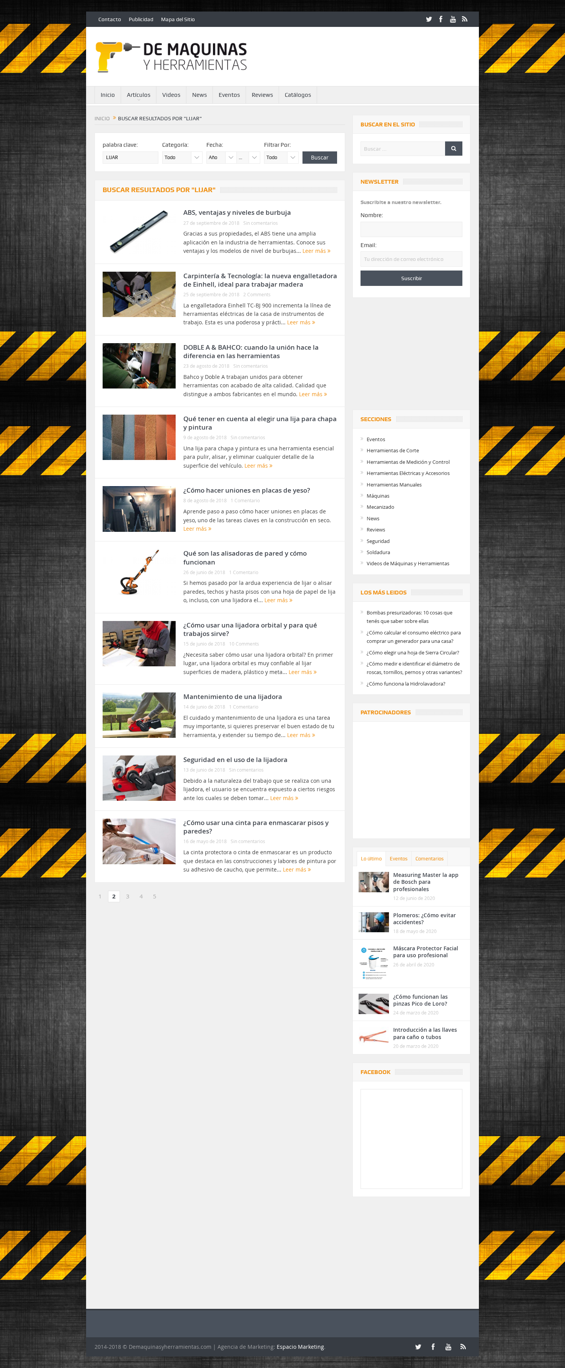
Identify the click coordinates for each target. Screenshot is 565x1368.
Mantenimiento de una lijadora (232, 696)
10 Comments (244, 644)
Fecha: (214, 144)
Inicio (108, 94)
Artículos (138, 94)
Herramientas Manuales (394, 484)
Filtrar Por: (277, 144)
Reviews (262, 94)
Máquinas (378, 495)
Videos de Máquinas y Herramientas (408, 563)
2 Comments (257, 294)
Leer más (314, 250)
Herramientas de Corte (393, 450)
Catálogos (298, 94)
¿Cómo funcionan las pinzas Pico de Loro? (420, 1000)
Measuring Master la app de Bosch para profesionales (426, 881)
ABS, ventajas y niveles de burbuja (237, 212)
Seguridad (378, 541)
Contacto (109, 19)
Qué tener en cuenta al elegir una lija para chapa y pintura (260, 423)
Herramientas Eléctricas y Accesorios (408, 473)
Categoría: (175, 144)
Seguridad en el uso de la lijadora (235, 759)
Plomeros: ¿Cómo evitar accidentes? (424, 918)
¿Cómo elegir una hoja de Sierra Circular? (413, 652)
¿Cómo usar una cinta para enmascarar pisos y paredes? (256, 826)
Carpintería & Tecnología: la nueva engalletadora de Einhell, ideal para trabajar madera (260, 280)
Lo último (371, 859)
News (199, 94)
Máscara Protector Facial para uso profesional (425, 952)
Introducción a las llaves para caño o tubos (425, 1033)
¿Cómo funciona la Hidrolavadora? (406, 683)
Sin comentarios (260, 223)
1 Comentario (245, 500)
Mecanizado (380, 506)
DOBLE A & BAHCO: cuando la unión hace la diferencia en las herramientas (251, 351)
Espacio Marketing (300, 1346)
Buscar (320, 157)
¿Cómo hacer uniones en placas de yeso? (246, 490)
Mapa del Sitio (178, 19)
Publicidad (141, 19)
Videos (171, 94)
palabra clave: (120, 144)
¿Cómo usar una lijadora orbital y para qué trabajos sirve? (250, 629)
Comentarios (429, 859)
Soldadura (378, 552)
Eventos (229, 94)
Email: (369, 245)
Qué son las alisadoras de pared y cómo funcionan (245, 557)
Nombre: (372, 215)
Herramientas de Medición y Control (408, 461)
